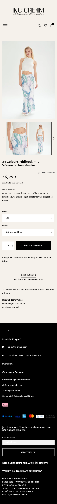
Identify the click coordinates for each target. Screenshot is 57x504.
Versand (19, 183)
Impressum (7, 364)
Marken (39, 257)
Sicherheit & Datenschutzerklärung (18, 396)
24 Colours (18, 257)
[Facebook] (2, 331)
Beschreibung (28, 275)
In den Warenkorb (33, 246)
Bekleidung (29, 257)
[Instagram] (8, 331)
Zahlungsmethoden (11, 390)
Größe (5, 225)
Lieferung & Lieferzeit (12, 385)
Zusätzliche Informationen (28, 279)
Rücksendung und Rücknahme (16, 380)
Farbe (4, 211)
